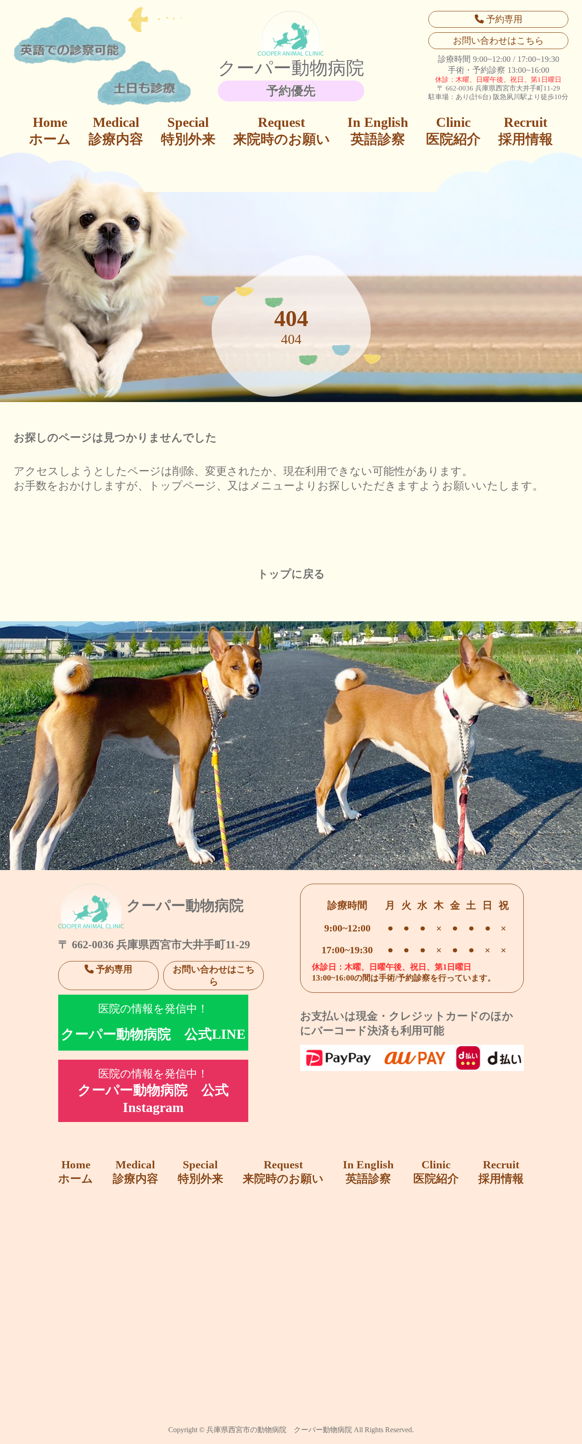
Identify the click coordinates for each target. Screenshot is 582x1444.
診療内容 (116, 130)
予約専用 (503, 19)
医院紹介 (453, 130)
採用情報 (525, 130)
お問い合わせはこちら (498, 40)
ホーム (50, 130)
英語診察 (377, 130)
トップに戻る (291, 574)
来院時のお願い (281, 130)
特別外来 (188, 130)
